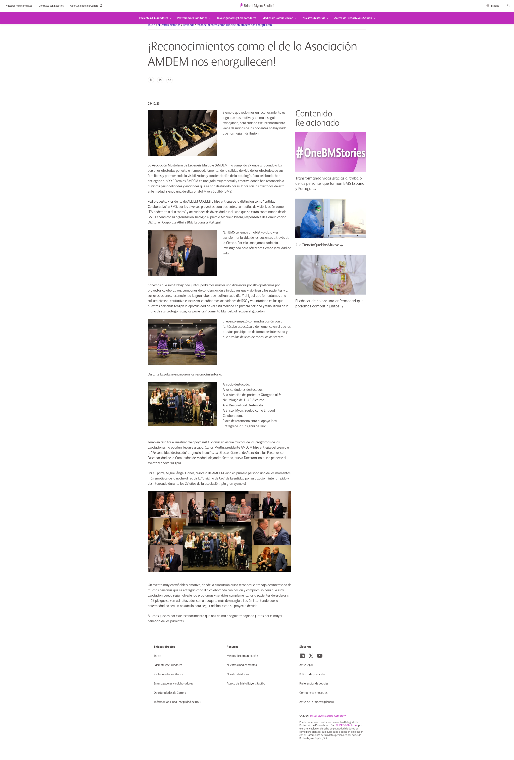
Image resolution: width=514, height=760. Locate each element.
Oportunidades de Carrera (84, 6)
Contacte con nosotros (51, 6)
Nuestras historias (169, 25)
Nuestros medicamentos (19, 6)
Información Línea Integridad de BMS (177, 702)
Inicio (151, 25)
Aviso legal (306, 665)
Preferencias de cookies (314, 683)
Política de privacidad (312, 674)
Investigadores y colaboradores (173, 683)
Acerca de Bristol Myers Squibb (246, 683)
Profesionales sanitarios (168, 674)
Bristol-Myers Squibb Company (327, 715)
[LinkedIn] (160, 80)
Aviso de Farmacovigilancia (316, 702)
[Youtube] (320, 656)
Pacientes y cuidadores (168, 665)
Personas (188, 25)
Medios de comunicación (242, 655)
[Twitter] (151, 80)
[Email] (169, 80)
